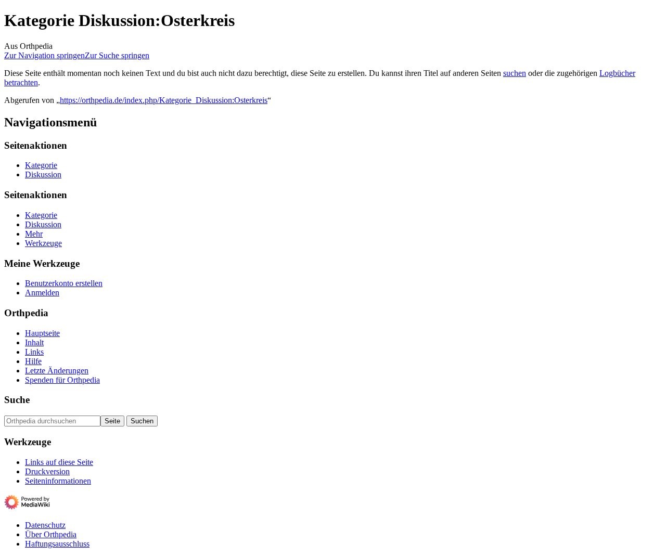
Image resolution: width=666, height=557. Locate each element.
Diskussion (43, 174)
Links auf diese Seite (59, 462)
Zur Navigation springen (44, 55)
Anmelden (42, 292)
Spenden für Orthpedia (62, 379)
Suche (17, 399)
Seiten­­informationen (58, 480)
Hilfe (33, 361)
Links (34, 351)
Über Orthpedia (50, 534)
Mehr (34, 233)
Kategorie (41, 165)
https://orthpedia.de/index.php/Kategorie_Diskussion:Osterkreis (163, 100)
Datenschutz (45, 525)
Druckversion (47, 471)
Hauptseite (42, 333)
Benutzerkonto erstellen (64, 283)
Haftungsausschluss (57, 543)
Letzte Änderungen (56, 370)
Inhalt (34, 342)
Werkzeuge (43, 243)
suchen (514, 73)
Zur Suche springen (117, 55)
